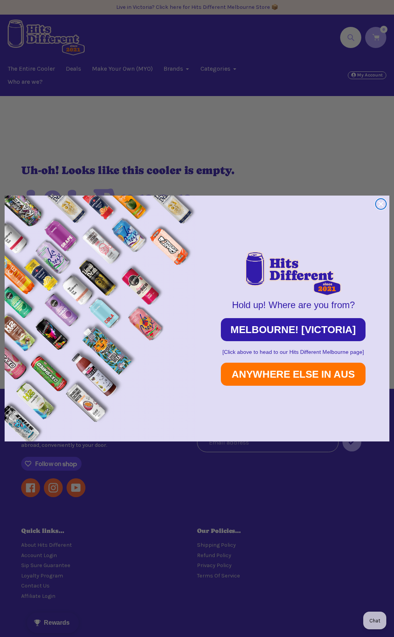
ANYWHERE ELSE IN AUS (293, 374)
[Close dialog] (381, 204)
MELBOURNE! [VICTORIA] (293, 329)
